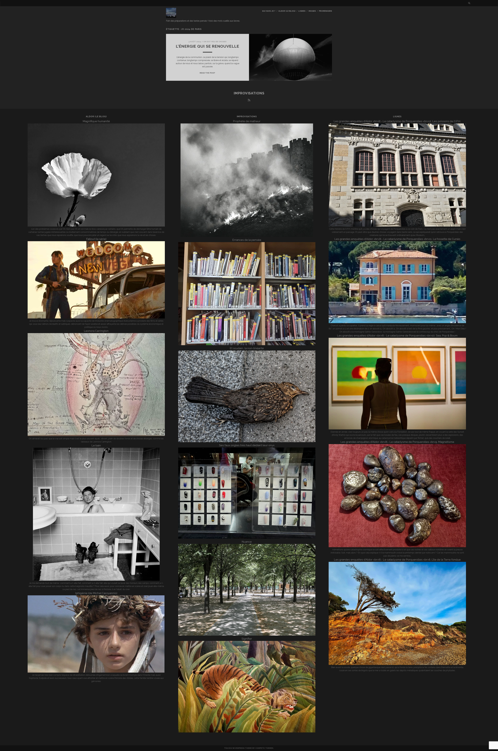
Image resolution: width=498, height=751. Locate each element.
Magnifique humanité (96, 121)
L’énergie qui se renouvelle (207, 46)
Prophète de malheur (246, 121)
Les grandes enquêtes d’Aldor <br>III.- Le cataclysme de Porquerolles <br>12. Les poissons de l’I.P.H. (397, 121)
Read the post (207, 73)
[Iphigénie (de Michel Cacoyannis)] (96, 672)
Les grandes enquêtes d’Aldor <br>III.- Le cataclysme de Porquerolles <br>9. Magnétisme (397, 441)
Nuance (247, 541)
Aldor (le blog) (286, 11)
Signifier (246, 638)
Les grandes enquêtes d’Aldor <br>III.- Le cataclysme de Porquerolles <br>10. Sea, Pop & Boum (397, 335)
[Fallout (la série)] (96, 317)
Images (312, 11)
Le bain (96, 445)
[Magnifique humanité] (96, 226)
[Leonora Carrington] (96, 435)
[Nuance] (246, 635)
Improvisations (249, 93)
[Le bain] (96, 580)
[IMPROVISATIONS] (171, 17)
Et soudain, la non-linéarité (247, 348)
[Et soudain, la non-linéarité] (246, 441)
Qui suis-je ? (268, 11)
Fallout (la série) (96, 239)
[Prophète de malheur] (247, 236)
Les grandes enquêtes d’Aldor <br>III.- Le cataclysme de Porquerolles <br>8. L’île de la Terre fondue (397, 559)
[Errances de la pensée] (246, 344)
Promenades (325, 11)
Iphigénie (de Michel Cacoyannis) (96, 593)
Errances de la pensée (246, 239)
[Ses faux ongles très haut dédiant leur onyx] (246, 538)
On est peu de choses (214, 42)
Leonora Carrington (96, 330)
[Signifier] (246, 731)
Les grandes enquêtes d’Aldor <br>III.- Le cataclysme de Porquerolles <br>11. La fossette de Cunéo (397, 239)
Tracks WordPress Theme (238, 748)
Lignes (301, 11)
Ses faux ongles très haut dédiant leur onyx (247, 445)
